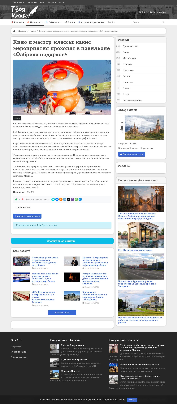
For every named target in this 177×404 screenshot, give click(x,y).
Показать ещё (62, 312)
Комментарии (22, 207)
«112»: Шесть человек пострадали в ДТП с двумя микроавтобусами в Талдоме (43, 297)
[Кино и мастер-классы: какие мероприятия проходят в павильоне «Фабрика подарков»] (62, 87)
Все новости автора (132, 154)
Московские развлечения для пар (139, 364)
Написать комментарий (27, 216)
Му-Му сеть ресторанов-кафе (135, 250)
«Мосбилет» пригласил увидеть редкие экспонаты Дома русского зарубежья (45, 277)
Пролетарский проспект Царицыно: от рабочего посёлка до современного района (140, 320)
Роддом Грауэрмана (72, 345)
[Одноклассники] (61, 199)
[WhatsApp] (76, 199)
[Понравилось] (16, 199)
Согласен (132, 399)
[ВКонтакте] (57, 199)
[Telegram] (64, 199)
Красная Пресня (70, 371)
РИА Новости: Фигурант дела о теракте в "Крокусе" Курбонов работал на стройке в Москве (142, 347)
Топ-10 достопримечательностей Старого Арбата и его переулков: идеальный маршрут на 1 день (136, 216)
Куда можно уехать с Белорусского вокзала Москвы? (140, 377)
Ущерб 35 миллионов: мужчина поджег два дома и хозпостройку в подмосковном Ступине (95, 279)
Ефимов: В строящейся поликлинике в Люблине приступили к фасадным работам (95, 261)
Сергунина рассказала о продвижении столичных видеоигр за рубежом (45, 261)
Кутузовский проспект (74, 359)
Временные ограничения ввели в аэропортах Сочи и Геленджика (94, 296)
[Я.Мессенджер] (53, 199)
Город (17, 118)
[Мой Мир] (80, 199)
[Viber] (72, 199)
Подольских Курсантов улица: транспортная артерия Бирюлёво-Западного (137, 284)
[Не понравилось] (23, 199)
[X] (68, 199)
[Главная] (14, 31)
